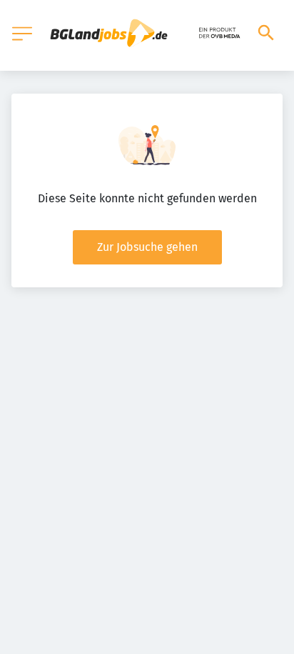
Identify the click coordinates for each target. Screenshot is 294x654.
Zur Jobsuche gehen (147, 247)
